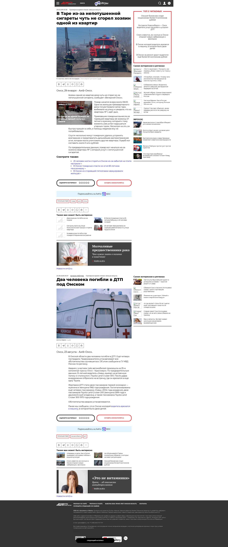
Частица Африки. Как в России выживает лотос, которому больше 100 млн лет (157, 102)
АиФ (99, 79)
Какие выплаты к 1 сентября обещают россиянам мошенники (157, 123)
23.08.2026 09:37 (62, 276)
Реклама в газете (96, 504)
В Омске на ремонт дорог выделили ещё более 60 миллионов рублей (152, 56)
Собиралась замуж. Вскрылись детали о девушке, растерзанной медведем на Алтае (156, 86)
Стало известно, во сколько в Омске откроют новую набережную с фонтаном (152, 37)
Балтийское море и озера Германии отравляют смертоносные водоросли (157, 139)
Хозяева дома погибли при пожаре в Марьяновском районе (79, 234)
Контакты (143, 504)
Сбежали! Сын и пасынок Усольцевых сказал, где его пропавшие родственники (157, 289)
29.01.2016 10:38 (62, 10)
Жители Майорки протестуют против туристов (157, 147)
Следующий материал (95, 540)
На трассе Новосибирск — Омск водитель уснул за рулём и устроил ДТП (152, 27)
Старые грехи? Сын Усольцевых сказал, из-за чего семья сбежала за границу (157, 313)
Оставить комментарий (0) (114, 183)
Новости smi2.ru (64, 268)
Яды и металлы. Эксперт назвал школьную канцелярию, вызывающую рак (155, 321)
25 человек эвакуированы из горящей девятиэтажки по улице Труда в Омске (116, 227)
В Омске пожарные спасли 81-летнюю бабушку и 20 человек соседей (115, 220)
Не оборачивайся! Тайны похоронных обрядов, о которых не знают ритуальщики (116, 455)
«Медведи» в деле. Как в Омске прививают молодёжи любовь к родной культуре (78, 455)
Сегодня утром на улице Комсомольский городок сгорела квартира (79, 227)
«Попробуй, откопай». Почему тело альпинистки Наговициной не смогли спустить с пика (157, 79)
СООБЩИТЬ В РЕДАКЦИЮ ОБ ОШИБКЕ (86, 506)
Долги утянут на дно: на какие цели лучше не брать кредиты (156, 131)
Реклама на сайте (80, 504)
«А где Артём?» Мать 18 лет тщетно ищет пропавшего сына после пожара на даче (156, 305)
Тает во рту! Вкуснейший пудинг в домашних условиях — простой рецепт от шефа (156, 282)
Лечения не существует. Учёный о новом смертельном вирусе (156, 296)
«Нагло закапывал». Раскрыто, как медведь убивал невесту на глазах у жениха (157, 71)
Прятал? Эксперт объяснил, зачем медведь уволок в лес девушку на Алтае (156, 110)
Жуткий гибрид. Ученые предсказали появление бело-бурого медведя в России (157, 94)
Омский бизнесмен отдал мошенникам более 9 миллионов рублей (152, 18)
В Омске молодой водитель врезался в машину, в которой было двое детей (152, 46)
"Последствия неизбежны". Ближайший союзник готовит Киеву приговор (156, 155)
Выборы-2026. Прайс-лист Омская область (121, 504)
